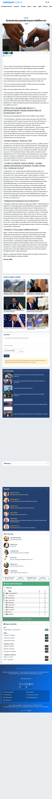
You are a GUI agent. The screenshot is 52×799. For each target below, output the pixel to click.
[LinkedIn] (27, 684)
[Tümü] (47, 463)
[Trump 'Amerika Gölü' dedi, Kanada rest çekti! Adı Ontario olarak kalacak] (37, 303)
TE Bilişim (29, 710)
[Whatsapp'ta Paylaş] (9, 53)
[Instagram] (25, 684)
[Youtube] (30, 684)
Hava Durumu (31, 692)
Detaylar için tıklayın (26, 619)
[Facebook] (20, 684)
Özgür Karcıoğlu (15, 525)
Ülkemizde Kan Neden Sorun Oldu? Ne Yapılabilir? (22, 527)
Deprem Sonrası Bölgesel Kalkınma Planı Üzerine (22, 508)
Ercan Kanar (13, 518)
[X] (22, 684)
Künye (10, 705)
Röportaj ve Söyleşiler (17, 705)
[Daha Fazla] (11, 53)
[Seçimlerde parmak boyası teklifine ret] (26, 37)
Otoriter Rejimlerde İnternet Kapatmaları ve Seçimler (23, 501)
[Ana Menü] (48, 2)
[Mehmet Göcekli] (6, 493)
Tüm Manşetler (8, 697)
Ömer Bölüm (13, 544)
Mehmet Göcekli (14, 492)
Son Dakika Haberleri (32, 697)
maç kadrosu (37, 706)
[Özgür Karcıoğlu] (6, 526)
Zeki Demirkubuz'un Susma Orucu (18, 514)
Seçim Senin (13, 546)
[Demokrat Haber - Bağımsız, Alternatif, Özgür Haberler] (13, 2)
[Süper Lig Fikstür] (47, 624)
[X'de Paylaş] (6, 53)
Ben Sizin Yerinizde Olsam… (17, 566)
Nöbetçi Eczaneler (9, 692)
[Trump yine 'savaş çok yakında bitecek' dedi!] (14, 320)
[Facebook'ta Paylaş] (4, 53)
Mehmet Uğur (14, 506)
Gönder (7, 355)
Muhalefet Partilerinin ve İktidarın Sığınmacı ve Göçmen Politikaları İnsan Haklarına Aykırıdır (28, 521)
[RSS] (32, 684)
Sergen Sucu (13, 564)
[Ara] (46, 2)
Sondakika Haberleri (6, 6)
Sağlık (39, 6)
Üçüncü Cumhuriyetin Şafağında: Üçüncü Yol (21, 559)
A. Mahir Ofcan (14, 551)
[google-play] (29, 687)
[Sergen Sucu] (6, 565)
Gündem (23, 6)
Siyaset (29, 6)
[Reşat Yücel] (6, 558)
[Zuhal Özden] (6, 513)
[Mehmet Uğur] (6, 507)
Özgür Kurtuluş (14, 499)
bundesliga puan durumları (27, 706)
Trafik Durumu (8, 694)
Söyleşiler (16, 6)
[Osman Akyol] (6, 571)
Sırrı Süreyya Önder (15, 537)
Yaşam (34, 6)
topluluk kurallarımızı (16, 360)
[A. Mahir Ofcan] (6, 552)
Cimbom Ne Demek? (27, 705)
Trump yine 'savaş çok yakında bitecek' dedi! (14, 328)
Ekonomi (45, 6)
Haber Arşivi (8, 700)
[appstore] (22, 687)
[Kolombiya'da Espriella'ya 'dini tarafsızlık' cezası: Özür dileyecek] (14, 303)
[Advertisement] (26, 439)
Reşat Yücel (13, 557)
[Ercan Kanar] (6, 520)
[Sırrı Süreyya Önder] (6, 538)
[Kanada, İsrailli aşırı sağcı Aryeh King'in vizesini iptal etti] (37, 320)
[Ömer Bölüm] (6, 545)
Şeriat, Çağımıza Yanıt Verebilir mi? (19, 572)
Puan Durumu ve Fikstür (33, 694)
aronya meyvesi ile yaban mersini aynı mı (12, 706)
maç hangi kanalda (44, 706)
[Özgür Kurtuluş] (6, 500)
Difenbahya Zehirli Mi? (37, 705)
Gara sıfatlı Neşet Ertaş (16, 539)
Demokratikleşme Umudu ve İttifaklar (19, 552)
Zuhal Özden (13, 512)
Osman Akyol (13, 570)
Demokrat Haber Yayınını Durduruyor (19, 494)
